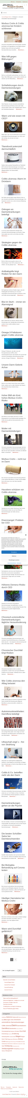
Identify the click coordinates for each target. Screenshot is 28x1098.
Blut (2, 1019)
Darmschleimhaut (19, 1028)
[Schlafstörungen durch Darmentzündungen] (14, 97)
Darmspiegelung (6, 1031)
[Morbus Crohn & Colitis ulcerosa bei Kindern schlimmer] (14, 37)
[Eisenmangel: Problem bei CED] (14, 531)
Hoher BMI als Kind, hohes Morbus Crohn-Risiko (12, 398)
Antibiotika (4, 1017)
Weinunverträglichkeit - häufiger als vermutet (13, 1000)
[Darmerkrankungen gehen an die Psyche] (14, 814)
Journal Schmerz (8, 989)
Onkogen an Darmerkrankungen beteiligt (11, 212)
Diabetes (12, 1031)
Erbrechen (10, 1033)
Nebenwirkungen (13, 1041)
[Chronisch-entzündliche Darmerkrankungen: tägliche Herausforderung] (14, 631)
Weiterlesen (21, 49)
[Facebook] (22, 5)
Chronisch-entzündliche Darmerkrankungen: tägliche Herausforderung (14, 619)
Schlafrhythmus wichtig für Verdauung (12, 1006)
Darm (14, 1025)
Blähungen (7, 1019)
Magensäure (10, 1039)
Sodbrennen (15, 1043)
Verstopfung (16, 1048)
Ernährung (15, 1033)
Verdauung (8, 1046)
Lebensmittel (12, 1036)
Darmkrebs (12, 1028)
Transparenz (18, 1)
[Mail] (26, 5)
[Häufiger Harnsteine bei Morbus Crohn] (14, 910)
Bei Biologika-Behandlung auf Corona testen (13, 867)
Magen (18, 1036)
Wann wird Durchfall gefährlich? (10, 998)
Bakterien (9, 1017)
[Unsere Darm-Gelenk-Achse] (14, 376)
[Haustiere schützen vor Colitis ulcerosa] (14, 501)
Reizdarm (23, 1041)
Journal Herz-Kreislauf (9, 984)
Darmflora (5, 1028)
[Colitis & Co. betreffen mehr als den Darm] (14, 784)
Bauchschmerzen (22, 1017)
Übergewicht (8, 1050)
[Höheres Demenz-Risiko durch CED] (14, 596)
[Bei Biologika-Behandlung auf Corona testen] (14, 879)
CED (12, 1019)
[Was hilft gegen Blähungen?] (14, 68)
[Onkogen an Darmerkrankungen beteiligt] (14, 223)
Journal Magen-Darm (6, 16)
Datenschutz (21, 1087)
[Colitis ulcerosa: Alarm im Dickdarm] (14, 190)
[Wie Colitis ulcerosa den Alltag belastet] (14, 692)
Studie (24, 1043)
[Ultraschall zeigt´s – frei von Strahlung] (14, 753)
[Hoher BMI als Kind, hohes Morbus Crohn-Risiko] (14, 409)
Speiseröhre (20, 1043)
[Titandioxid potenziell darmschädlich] (14, 158)
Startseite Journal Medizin (9, 979)
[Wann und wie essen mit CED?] (14, 127)
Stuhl (3, 1046)
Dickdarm (17, 1031)
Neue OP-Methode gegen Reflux (11, 1008)
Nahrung (8, 1041)
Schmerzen (10, 1043)
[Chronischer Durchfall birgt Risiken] (14, 662)
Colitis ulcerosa (6, 1025)
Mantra (18, 1094)
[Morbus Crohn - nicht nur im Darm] (14, 470)
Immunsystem (5, 1036)
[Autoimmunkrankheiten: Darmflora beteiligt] (14, 723)
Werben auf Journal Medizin (6, 1088)
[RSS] (24, 5)
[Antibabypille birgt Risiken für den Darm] (14, 283)
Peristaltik (18, 1041)
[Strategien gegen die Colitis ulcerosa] (14, 254)
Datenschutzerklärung (12, 563)
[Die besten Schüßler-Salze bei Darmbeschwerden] (14, 848)
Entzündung (5, 1033)
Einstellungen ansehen (14, 560)
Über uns (13, 1)
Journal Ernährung (8, 987)
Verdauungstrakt (7, 1048)
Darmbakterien (21, 1025)
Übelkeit (3, 1050)
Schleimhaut (4, 1043)
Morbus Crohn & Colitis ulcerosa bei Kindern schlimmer (13, 26)
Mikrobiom (15, 1039)
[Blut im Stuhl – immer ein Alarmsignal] (14, 313)
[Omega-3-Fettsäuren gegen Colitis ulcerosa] (14, 344)
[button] (26, 535)
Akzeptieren (14, 552)
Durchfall (23, 1031)
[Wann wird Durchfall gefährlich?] (14, 940)
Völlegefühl (22, 1048)
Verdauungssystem (15, 1046)
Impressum (19, 563)
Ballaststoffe (15, 1017)
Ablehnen (14, 556)
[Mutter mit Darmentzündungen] (14, 440)
